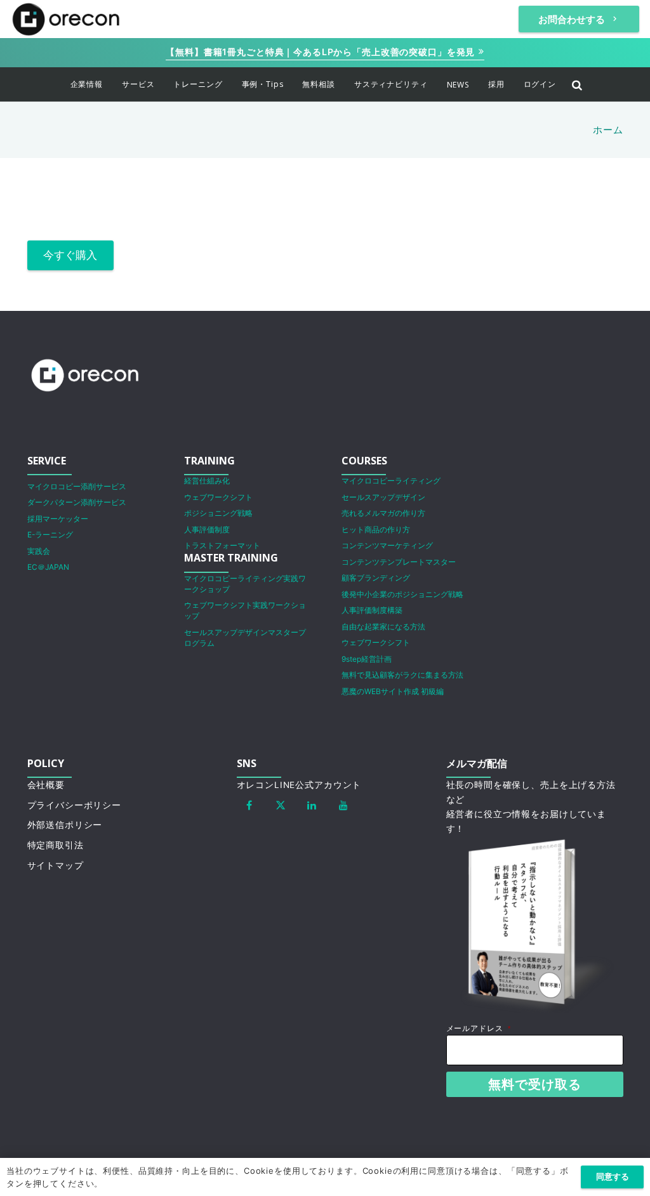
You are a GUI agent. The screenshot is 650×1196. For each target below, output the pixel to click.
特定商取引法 (55, 845)
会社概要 (46, 785)
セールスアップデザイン (383, 497)
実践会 (38, 551)
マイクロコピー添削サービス (76, 486)
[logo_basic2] (66, 19)
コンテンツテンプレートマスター (399, 562)
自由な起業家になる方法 (383, 626)
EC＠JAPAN (48, 567)
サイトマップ (55, 865)
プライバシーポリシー (74, 805)
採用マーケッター (57, 518)
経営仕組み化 (207, 480)
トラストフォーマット (222, 545)
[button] (110, 84)
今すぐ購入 (70, 254)
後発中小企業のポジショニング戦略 (402, 594)
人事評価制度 (207, 529)
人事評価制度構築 (372, 610)
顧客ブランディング (376, 577)
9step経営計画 (367, 659)
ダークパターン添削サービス (76, 502)
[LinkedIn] (312, 805)
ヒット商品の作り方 (376, 529)
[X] (280, 805)
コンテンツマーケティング (387, 545)
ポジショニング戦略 (218, 513)
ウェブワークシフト (218, 497)
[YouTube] (343, 805)
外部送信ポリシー (65, 825)
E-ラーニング (50, 534)
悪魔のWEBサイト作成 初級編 (393, 691)
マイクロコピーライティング (391, 480)
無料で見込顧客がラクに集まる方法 (402, 675)
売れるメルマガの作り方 (383, 513)
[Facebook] (249, 805)
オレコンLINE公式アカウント (299, 785)
